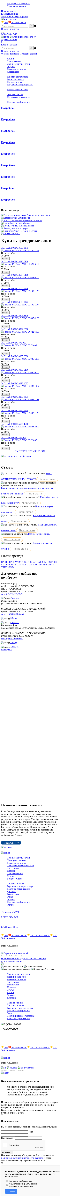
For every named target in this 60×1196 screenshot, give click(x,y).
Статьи (10, 876)
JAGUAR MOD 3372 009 (13, 342)
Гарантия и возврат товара (20, 886)
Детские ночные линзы (38, 534)
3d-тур (13, 618)
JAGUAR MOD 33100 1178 (14, 248)
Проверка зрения (28, 53)
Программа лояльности (18, 3)
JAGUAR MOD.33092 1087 (14, 383)
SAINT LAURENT (18, 564)
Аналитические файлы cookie (22, 1184)
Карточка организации (18, 889)
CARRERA (6, 562)
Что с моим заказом (16, 6)
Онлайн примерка (10, 29)
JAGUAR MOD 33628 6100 (14, 275)
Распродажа (13, 894)
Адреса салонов (9, 39)
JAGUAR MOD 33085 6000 (14, 356)
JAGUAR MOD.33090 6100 (14, 370)
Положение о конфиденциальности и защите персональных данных (23, 959)
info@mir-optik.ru (9, 927)
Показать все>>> (11, 843)
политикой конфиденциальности (17, 1158)
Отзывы (14, 598)
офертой (39, 1158)
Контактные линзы (16, 863)
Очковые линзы (15, 94)
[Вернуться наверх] (5, 1073)
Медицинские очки (16, 860)
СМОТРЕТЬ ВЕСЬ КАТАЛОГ (30, 451)
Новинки (11, 871)
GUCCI (5, 564)
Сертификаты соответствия (20, 865)
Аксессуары (13, 868)
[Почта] (5, 37)
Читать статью (47, 479)
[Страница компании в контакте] (23, 37)
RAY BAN (18, 562)
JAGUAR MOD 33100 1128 (14, 288)
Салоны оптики (15, 873)
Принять (11, 1191)
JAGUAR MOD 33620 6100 (14, 261)
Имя (31, 1132)
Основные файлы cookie (20, 1181)
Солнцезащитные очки (18, 857)
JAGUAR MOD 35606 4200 (14, 424)
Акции (10, 992)
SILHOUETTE (49, 562)
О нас (10, 897)
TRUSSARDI (7, 567)
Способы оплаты (15, 883)
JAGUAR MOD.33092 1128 (14, 397)
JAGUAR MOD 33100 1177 (14, 302)
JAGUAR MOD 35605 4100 (14, 315)
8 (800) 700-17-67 (9, 917)
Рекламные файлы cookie (20, 1186)
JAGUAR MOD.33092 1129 (14, 410)
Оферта (10, 904)
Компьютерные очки (17, 89)
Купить (5, 259)
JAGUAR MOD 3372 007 (13, 437)
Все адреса (6, 649)
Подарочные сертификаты (20, 84)
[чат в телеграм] (26, 1067)
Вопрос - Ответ (14, 878)
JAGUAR (37, 562)
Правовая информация (18, 102)
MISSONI (33, 564)
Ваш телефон (7, 1138)
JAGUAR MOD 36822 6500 (14, 329)
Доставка (11, 891)
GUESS (28, 562)
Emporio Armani (46, 564)
